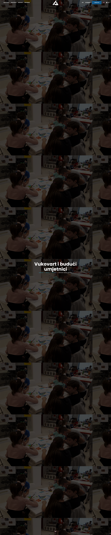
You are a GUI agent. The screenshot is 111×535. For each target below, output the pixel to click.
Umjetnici (13, 2)
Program (27, 2)
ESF (83, 2)
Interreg (87, 2)
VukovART (6, 2)
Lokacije (96, 2)
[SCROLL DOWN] (55, 531)
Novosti (20, 2)
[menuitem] (103, 2)
